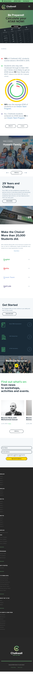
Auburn (1, 618)
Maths (1, 604)
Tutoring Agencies (4, 584)
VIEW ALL (16, 431)
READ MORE (9, 201)
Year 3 (1, 482)
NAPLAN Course (4, 532)
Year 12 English (3, 541)
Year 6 (1, 493)
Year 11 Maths (3, 539)
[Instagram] (21, 444)
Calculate (16, 26)
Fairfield (2, 627)
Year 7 (1, 520)
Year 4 (1, 484)
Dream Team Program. (16, 118)
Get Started (26, 1)
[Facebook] (8, 444)
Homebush (2, 621)
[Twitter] (12, 444)
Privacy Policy (13, 667)
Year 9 (1, 524)
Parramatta (2, 614)
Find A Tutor (3, 590)
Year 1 (1, 478)
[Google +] (16, 444)
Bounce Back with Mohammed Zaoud (9, 419)
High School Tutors (4, 586)
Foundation (3, 555)
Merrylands (2, 623)
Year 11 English (3, 537)
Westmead (2, 625)
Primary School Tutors (5, 588)
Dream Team (3, 553)
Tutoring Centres (4, 580)
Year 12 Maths (3, 543)
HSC (1, 600)
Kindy (1, 476)
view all (16, 172)
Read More (16, 250)
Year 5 (1, 490)
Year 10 (1, 495)
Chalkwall (15, 664)
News (9, 423)
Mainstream (3, 557)
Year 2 (1, 480)
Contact (2, 567)
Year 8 (1, 522)
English (1, 602)
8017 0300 (18, 1)
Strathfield (2, 629)
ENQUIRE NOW (9, 313)
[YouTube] (25, 444)
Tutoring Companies (5, 582)
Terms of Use (20, 667)
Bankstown (2, 616)
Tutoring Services (4, 577)
